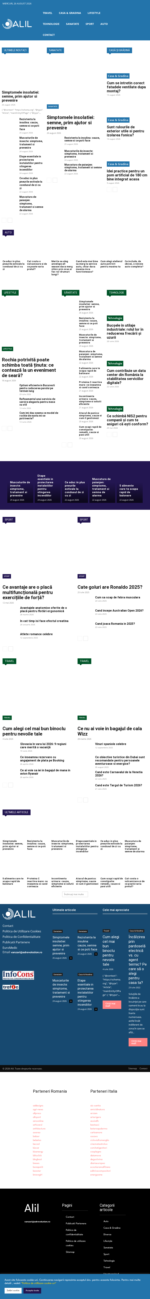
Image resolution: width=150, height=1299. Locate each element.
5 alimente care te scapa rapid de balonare (89, 371)
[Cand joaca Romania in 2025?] (85, 627)
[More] (40, 958)
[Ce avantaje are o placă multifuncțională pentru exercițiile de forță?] (37, 554)
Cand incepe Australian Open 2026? (119, 610)
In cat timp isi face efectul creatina (44, 621)
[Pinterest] (139, 4)
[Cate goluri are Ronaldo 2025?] (112, 554)
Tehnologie (115, 318)
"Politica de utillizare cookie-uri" (38, 1283)
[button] (144, 24)
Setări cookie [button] (13, 1290)
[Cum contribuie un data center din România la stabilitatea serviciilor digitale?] (127, 356)
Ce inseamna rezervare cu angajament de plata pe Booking (42, 758)
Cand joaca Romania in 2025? (115, 623)
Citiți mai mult (110, 1004)
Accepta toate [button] (32, 1290)
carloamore (96, 1132)
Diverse (107, 1234)
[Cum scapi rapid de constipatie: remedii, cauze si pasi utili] (69, 431)
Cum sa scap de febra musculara (117, 597)
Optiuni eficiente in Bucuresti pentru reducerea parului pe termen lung (37, 388)
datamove (95, 1155)
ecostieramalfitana (100, 1167)
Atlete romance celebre (36, 634)
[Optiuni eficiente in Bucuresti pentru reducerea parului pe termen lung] (9, 389)
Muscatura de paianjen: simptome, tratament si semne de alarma (31, 203)
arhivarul (37, 1125)
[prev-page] (4, 220)
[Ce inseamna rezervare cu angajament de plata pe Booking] (10, 761)
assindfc (94, 1121)
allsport (37, 1117)
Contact (70, 1217)
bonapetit (38, 1167)
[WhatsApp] (31, 958)
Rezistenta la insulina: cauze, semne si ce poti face (29, 124)
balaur (36, 1136)
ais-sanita (95, 1106)
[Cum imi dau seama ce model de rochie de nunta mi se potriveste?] (9, 417)
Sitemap (70, 1252)
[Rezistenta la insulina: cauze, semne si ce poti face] (9, 123)
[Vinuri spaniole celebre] (85, 747)
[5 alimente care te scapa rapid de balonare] (69, 372)
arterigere (95, 1117)
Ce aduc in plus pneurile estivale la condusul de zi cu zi (14, 265)
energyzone (96, 1175)
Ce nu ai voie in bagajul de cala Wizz (110, 731)
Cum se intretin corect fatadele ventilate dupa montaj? (126, 87)
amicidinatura (97, 1109)
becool (36, 1144)
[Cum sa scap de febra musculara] (85, 601)
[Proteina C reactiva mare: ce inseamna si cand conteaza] (69, 386)
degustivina (96, 1159)
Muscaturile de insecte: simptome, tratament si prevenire (31, 142)
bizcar (36, 1148)
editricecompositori (100, 1171)
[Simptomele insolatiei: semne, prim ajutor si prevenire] (22, 73)
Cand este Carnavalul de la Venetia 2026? (118, 773)
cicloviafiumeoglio (99, 1140)
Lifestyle (7, 348)
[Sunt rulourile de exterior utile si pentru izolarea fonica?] (127, 112)
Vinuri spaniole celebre (110, 744)
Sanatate (52, 106)
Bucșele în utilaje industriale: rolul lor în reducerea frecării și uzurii (125, 331)
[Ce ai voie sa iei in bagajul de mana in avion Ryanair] (10, 774)
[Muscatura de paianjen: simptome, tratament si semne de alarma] (9, 200)
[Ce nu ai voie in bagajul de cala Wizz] (112, 696)
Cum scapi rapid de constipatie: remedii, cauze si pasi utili (90, 431)
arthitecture (39, 1129)
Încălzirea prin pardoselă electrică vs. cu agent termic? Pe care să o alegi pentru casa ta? (138, 960)
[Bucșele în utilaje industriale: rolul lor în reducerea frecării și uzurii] (127, 310)
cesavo (94, 1136)
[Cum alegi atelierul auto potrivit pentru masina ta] (111, 249)
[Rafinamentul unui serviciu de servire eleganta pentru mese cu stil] (9, 403)
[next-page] (10, 220)
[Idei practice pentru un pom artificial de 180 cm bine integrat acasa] (127, 156)
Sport (7, 576)
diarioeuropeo (97, 1163)
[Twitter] (130, 4)
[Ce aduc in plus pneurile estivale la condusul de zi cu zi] (9, 182)
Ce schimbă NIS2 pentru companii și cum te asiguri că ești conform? (127, 420)
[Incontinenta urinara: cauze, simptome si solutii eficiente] (69, 400)
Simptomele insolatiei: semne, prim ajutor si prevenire (20, 96)
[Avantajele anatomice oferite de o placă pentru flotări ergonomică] (10, 611)
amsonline (38, 1121)
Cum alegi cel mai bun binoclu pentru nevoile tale (34, 731)
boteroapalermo (98, 1129)
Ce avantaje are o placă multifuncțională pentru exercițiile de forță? (28, 592)
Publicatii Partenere (76, 1223)
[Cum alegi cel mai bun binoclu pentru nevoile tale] (37, 696)
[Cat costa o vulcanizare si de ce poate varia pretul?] (38, 249)
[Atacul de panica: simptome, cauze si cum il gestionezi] (69, 417)
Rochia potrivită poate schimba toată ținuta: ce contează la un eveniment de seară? (29, 367)
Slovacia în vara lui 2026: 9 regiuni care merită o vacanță (43, 745)
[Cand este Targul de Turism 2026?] (85, 789)
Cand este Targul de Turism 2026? (118, 785)
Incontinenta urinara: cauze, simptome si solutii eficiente (90, 400)
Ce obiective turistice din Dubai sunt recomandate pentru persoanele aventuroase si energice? (120, 760)
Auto (106, 1221)
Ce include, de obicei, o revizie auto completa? (134, 264)
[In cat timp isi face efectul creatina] (10, 624)
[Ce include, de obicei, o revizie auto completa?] (136, 249)
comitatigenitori (98, 1148)
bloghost (37, 1159)
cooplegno (95, 1152)
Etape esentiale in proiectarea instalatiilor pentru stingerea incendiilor (30, 163)
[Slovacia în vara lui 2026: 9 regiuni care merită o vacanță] (10, 747)
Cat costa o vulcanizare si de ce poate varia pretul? (37, 265)
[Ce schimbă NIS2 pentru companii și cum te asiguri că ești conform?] (127, 401)
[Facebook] (122, 4)
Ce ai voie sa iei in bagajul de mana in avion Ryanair (45, 772)
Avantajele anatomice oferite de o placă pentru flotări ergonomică (43, 609)
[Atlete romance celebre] (10, 638)
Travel (7, 717)
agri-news (38, 1109)
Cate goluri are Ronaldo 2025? (110, 587)
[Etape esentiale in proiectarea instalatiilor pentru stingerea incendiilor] (9, 160)
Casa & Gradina (118, 76)
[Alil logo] (17, 24)
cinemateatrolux (99, 1144)
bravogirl (37, 1175)
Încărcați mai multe (74, 894)
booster (37, 1171)
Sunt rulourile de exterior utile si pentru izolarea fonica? (125, 131)
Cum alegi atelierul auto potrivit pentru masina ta (111, 264)
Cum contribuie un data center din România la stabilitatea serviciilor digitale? (126, 376)
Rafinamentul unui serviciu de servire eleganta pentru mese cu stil (37, 402)
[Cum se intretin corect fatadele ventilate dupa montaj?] (127, 68)
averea (36, 1132)
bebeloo (37, 1140)
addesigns (38, 1106)
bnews (36, 1163)
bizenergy (38, 1152)
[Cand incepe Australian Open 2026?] (85, 614)
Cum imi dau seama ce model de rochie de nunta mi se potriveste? (38, 415)
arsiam (94, 1113)
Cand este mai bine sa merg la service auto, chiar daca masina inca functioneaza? (87, 266)
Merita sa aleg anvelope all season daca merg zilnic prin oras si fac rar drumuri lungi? (62, 268)
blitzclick (37, 1155)
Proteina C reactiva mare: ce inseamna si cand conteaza (90, 385)
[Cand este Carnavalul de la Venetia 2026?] (85, 776)
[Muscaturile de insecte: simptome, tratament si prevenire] (9, 141)
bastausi (94, 1125)
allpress (37, 1113)
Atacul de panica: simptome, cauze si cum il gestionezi (90, 416)
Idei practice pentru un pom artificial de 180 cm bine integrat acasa (127, 175)
